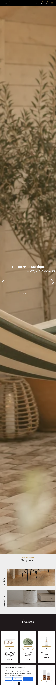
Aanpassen (8, 679)
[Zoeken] (36, 3)
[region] (19, 673)
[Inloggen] (42, 3)
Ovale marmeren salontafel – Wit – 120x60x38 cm (9, 654)
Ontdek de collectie (28, 293)
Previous (2, 280)
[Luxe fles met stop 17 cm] (46, 642)
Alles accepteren (28, 679)
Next (52, 280)
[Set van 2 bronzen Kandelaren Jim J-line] (46, 675)
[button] (9, 648)
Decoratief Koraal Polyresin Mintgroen (28, 654)
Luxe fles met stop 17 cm (46, 653)
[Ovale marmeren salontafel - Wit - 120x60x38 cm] (9, 642)
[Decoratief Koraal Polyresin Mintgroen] (28, 642)
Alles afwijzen (17, 679)
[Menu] (52, 3)
